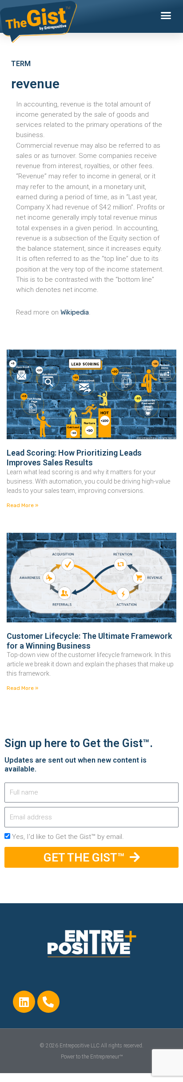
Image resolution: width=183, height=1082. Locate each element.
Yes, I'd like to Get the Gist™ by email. (68, 837)
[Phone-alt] (48, 1002)
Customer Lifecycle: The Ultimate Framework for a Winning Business (89, 640)
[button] (166, 15)
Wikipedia (74, 312)
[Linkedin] (24, 1002)
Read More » (22, 505)
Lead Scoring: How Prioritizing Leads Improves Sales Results (74, 457)
